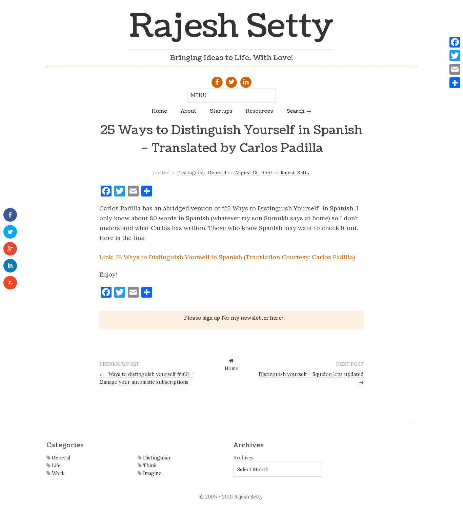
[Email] (455, 69)
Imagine (151, 473)
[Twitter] (455, 55)
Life (56, 466)
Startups (221, 111)
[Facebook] (455, 42)
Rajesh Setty (231, 26)
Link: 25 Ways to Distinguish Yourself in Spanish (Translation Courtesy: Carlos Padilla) (227, 257)
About (188, 111)
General (217, 172)
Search (295, 111)
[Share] (455, 83)
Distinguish (191, 172)
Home (159, 111)
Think (149, 466)
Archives (244, 458)
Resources (259, 111)
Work (57, 473)
